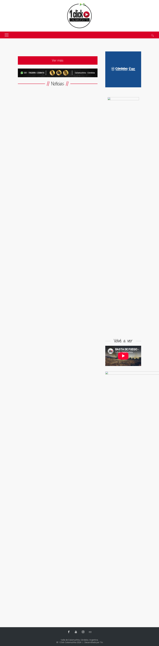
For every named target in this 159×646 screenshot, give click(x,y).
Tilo (101, 642)
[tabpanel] (123, 213)
